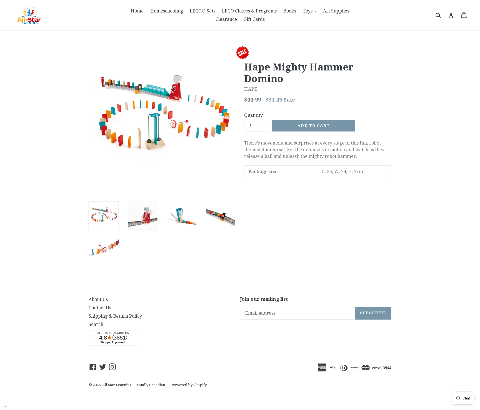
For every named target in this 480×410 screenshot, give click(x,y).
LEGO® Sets (202, 11)
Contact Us (100, 307)
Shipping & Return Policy (115, 316)
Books (289, 11)
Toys (311, 11)
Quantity (253, 115)
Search (96, 324)
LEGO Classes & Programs (249, 11)
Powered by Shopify (189, 385)
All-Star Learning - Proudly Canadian (133, 385)
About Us (98, 299)
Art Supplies (336, 11)
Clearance (226, 19)
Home (137, 11)
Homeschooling (166, 11)
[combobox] (441, 15)
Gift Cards (254, 19)
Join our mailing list (264, 299)
